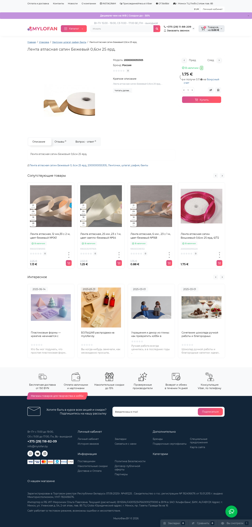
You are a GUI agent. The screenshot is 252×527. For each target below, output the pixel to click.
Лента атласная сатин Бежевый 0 (50, 165)
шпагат (125, 165)
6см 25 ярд (79, 165)
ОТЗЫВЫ (163, 3)
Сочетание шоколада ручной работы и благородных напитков (200, 336)
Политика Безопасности (130, 461)
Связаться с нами (125, 443)
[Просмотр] (43, 228)
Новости (73, 3)
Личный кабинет (213, 9)
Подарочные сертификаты (170, 443)
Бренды (158, 439)
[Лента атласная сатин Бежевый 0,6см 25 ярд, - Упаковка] (68, 92)
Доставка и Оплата (89, 470)
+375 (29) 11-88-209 (178, 26)
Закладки (121, 439)
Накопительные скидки (93, 466)
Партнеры (121, 474)
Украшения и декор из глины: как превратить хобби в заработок (150, 336)
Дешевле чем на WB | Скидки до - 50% (125, 15)
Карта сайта (197, 447)
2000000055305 (97, 165)
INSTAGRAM (109, 3)
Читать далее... (122, 90)
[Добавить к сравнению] (51, 228)
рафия (135, 165)
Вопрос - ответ (85, 141)
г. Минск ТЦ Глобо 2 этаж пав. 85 (194, 3)
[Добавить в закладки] (58, 228)
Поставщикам (86, 461)
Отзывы (60, 141)
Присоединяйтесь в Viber (137, 3)
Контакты (58, 3)
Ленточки (114, 165)
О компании (89, 3)
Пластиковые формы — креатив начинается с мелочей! (46, 336)
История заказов (88, 443)
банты (144, 165)
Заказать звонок (177, 30)
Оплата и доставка (38, 3)
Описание (38, 141)
